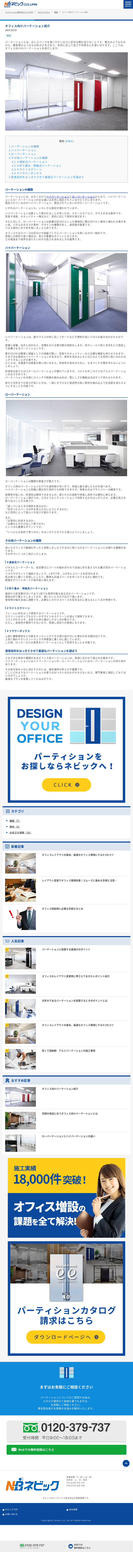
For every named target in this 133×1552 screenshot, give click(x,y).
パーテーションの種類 (24, 146)
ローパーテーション (22, 154)
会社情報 (73, 1509)
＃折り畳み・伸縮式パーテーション (36, 165)
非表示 (69, 141)
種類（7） (15, 820)
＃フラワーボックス (27, 173)
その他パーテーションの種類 (28, 158)
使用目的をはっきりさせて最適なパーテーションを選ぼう (46, 177)
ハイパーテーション (22, 150)
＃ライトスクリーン (27, 169)
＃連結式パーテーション (29, 162)
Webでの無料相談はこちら (36, 1449)
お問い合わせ (11, 1514)
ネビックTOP (11, 1509)
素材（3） (15, 826)
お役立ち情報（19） (21, 832)
